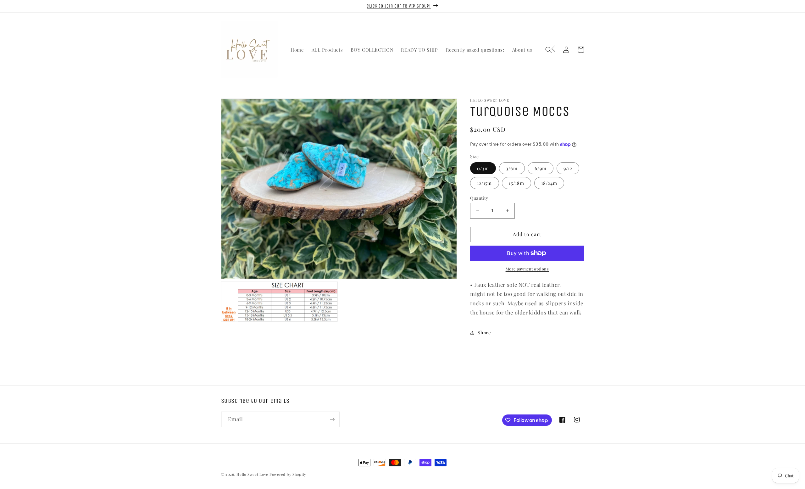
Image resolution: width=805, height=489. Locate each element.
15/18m (516, 183)
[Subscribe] (332, 419)
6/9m (540, 168)
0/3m (483, 168)
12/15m (484, 183)
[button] (552, 49)
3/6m (512, 168)
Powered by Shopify (287, 474)
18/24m (549, 183)
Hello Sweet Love (252, 474)
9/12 (568, 168)
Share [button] (484, 332)
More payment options (527, 268)
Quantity (479, 198)
